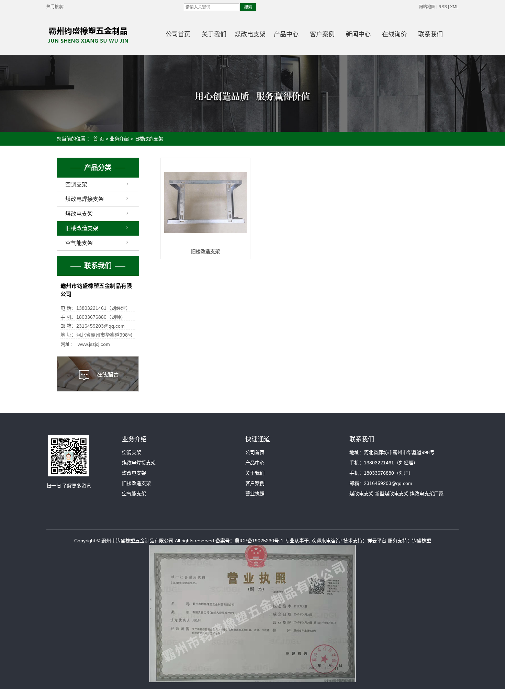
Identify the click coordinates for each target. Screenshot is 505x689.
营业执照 (255, 493)
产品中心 (286, 34)
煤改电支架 (250, 34)
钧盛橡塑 (421, 540)
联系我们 (430, 34)
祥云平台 (376, 540)
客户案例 (322, 34)
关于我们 (214, 34)
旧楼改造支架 (148, 139)
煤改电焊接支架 (84, 199)
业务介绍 (119, 139)
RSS (442, 6)
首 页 (98, 139)
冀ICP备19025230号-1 (259, 540)
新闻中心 (358, 34)
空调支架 (76, 185)
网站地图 (427, 6)
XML (454, 6)
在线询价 (394, 34)
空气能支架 (79, 243)
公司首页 (178, 34)
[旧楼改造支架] (205, 202)
